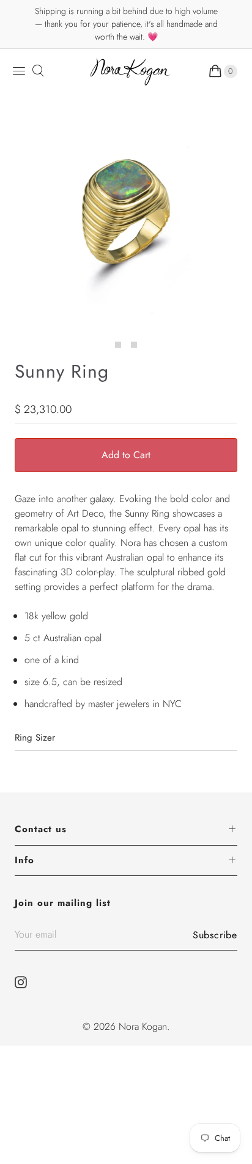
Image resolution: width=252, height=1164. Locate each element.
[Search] (37, 70)
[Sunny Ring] (126, 219)
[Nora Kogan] (130, 72)
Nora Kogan (143, 1026)
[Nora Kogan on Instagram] (24, 982)
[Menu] (19, 70)
